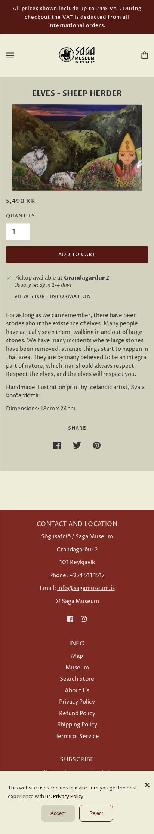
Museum (77, 668)
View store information (52, 297)
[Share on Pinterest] (97, 445)
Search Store (77, 679)
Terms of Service (77, 736)
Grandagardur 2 (86, 277)
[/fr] (77, 55)
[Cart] (143, 55)
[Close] (147, 782)
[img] (70, 619)
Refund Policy (77, 713)
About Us (77, 691)
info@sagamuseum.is (86, 588)
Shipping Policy (77, 725)
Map (77, 656)
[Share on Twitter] (77, 445)
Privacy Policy (77, 702)
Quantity (20, 216)
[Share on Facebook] (57, 445)
